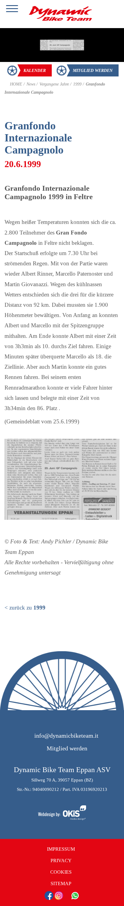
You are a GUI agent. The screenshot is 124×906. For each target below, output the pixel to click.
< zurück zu (25, 607)
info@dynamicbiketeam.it (66, 735)
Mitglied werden (66, 748)
